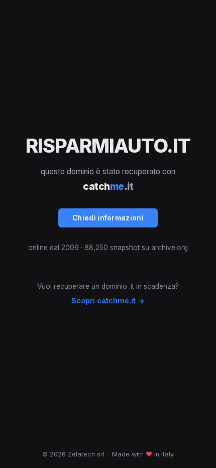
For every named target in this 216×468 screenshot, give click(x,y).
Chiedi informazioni (108, 218)
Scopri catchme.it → (108, 300)
